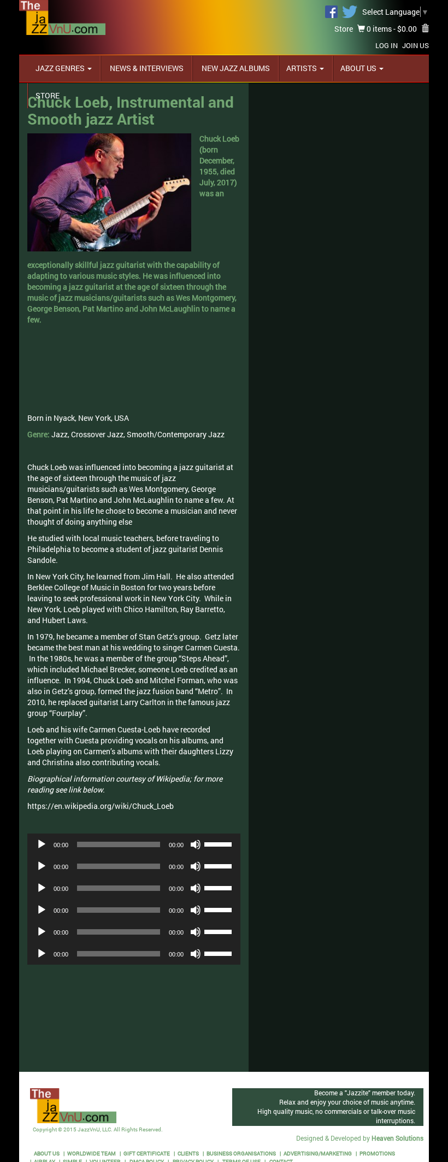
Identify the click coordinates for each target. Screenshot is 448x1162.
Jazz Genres (61, 68)
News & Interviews (146, 68)
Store (343, 29)
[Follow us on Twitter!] (349, 10)
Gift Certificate (146, 1153)
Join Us (415, 45)
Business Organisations (241, 1153)
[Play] (41, 844)
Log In (386, 45)
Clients (188, 1153)
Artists (302, 68)
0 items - (391, 29)
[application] (133, 844)
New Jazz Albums (235, 68)
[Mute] (195, 844)
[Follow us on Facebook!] (331, 10)
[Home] (62, 16)
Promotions (377, 1153)
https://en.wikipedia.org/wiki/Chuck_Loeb (100, 806)
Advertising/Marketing (318, 1153)
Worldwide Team (91, 1153)
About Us (359, 68)
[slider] (219, 843)
